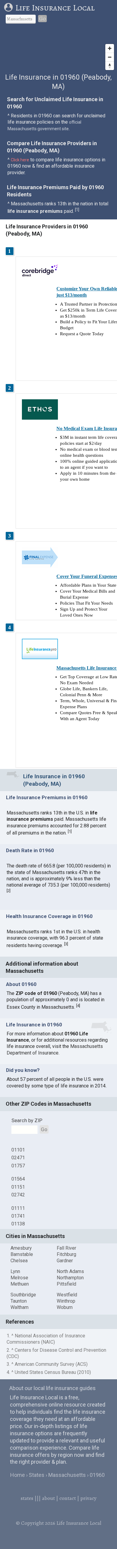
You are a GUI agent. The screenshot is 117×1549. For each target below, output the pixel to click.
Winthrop (66, 1301)
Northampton (70, 1278)
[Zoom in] (109, 48)
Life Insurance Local (54, 7)
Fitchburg (66, 1254)
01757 (18, 1166)
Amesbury (21, 1248)
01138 (18, 1224)
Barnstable (21, 1254)
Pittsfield (66, 1284)
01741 (18, 1216)
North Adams (70, 1271)
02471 (18, 1157)
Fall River (66, 1248)
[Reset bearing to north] (109, 65)
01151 (18, 1187)
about (48, 1498)
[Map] (58, 50)
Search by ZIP (26, 1120)
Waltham (19, 1307)
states (27, 1498)
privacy (88, 1498)
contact (67, 1498)
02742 (18, 1195)
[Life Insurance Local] (9, 7)
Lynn (15, 1271)
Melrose (19, 1278)
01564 (18, 1179)
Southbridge (23, 1295)
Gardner (65, 1260)
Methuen (19, 1284)
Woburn (65, 1307)
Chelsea (19, 1260)
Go (42, 18)
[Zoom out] (109, 57)
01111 (18, 1208)
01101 (18, 1150)
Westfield (67, 1295)
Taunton (18, 1301)
